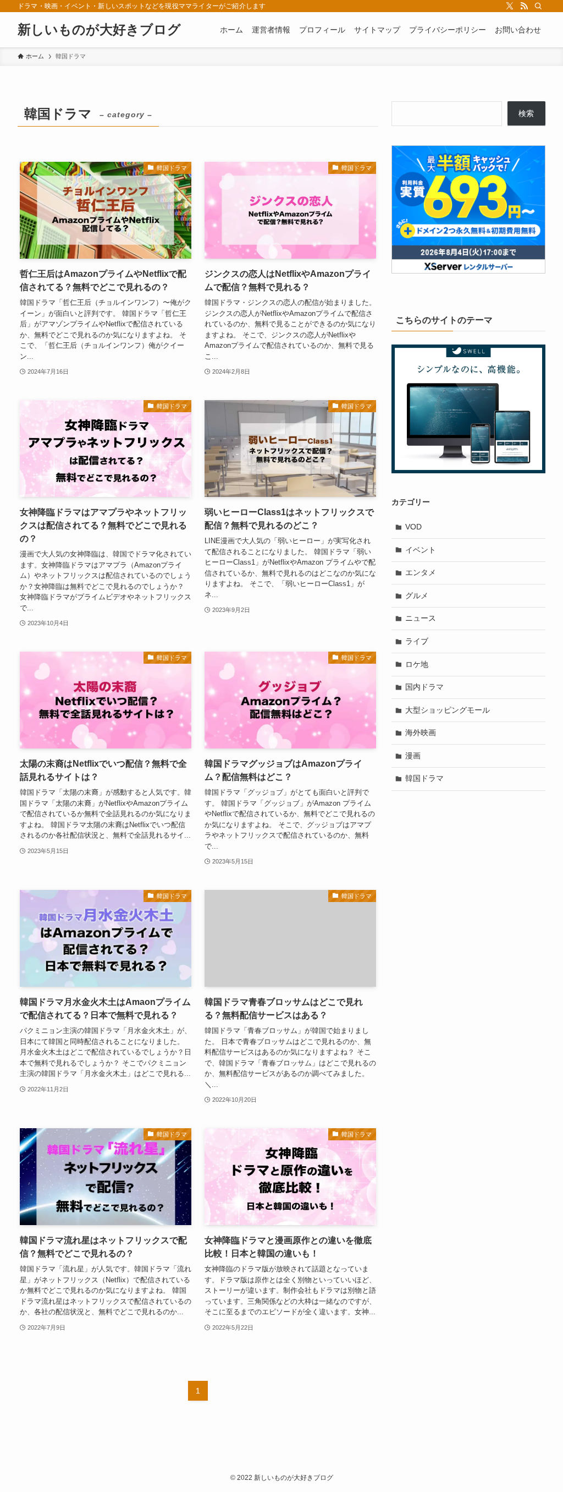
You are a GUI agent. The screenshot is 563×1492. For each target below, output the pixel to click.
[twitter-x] (510, 6)
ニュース (420, 618)
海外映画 (420, 732)
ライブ (416, 641)
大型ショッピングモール (447, 710)
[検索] (538, 6)
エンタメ (420, 572)
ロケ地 (416, 664)
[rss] (524, 6)
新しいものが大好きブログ (99, 29)
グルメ (416, 595)
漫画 (413, 755)
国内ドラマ (424, 686)
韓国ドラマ (424, 778)
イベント (420, 549)
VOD (413, 526)
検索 (526, 113)
